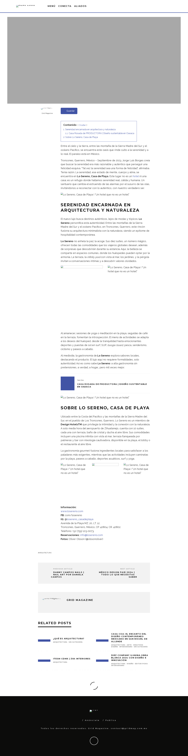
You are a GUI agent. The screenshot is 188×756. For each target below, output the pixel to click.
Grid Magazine (88, 70)
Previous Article (63, 569)
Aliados (80, 6)
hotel (136, 176)
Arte (129, 645)
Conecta (64, 6)
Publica (110, 720)
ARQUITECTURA (45, 553)
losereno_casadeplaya (80, 519)
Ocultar (82, 125)
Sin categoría (76, 642)
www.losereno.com (72, 511)
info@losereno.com (91, 535)
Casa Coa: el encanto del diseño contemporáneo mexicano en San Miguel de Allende (129, 638)
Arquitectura (105, 70)
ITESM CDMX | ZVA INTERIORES (72, 658)
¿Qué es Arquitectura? (68, 638)
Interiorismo (125, 647)
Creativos (138, 645)
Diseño (114, 647)
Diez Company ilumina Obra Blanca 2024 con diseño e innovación (129, 657)
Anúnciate (92, 720)
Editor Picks (141, 664)
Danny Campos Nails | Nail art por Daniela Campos (67, 574)
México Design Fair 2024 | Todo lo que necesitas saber (118, 574)
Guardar (70, 111)
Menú (51, 6)
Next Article (127, 569)
